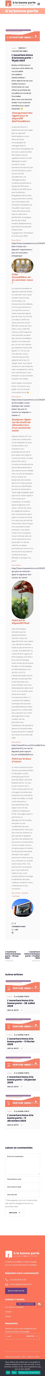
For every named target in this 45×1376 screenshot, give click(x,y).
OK (8, 1372)
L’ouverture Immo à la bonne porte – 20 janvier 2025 (21, 1079)
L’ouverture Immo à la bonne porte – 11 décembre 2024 (20, 1118)
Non (14, 1372)
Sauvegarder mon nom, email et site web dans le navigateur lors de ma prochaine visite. (21, 1203)
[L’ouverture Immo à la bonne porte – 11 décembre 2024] (22, 1100)
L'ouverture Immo (20, 51)
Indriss (21, 48)
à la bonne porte (21, 997)
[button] (39, 1304)
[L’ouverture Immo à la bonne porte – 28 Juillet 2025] (22, 986)
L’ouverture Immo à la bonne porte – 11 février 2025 (21, 1041)
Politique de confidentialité (29, 1372)
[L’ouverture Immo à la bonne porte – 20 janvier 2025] (22, 1062)
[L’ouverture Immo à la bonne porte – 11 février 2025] (22, 1024)
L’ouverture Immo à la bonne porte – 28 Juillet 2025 (21, 1003)
